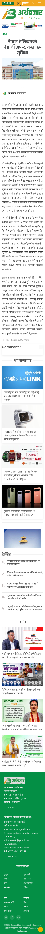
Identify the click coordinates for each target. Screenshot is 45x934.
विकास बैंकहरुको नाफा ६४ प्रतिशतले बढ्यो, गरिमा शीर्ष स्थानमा (25, 574)
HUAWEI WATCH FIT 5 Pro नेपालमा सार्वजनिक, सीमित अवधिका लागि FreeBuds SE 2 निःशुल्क (21, 475)
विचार (26, 906)
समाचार (6, 879)
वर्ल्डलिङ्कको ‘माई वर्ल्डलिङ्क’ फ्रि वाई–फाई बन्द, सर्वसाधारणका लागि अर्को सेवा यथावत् (21, 396)
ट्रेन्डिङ (6, 554)
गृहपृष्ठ (6, 874)
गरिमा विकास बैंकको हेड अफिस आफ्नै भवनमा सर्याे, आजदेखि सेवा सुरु (22, 585)
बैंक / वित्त (27, 879)
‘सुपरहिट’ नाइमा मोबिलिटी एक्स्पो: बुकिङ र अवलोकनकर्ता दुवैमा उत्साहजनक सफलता (24, 608)
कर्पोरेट (26, 898)
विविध (26, 887)
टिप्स (5, 883)
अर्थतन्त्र (26, 911)
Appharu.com (22, 931)
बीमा (5, 898)
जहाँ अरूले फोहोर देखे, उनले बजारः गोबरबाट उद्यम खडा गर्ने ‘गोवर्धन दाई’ (21, 764)
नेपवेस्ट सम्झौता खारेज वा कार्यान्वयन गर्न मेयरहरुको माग (23, 563)
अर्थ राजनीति (28, 883)
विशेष (22, 622)
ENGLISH (8, 3)
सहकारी (7, 887)
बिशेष (26, 902)
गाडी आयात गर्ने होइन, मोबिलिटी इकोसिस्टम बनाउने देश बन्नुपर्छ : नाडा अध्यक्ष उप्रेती (21, 656)
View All (11, 807)
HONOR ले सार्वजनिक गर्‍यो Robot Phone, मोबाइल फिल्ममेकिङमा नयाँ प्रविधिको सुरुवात (20, 436)
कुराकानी (27, 874)
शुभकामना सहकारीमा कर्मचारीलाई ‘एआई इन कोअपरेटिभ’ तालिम (24, 597)
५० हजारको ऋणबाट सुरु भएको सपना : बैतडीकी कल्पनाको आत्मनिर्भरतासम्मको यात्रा (22, 728)
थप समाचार (23, 360)
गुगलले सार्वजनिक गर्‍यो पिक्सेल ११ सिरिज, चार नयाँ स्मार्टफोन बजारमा (19, 513)
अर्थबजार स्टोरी (9, 902)
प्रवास (6, 906)
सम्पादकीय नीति (12, 856)
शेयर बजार (8, 911)
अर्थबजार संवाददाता (17, 93)
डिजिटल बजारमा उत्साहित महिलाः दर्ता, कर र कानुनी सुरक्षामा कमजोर (22, 692)
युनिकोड (25, 3)
